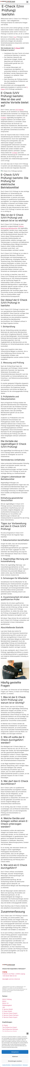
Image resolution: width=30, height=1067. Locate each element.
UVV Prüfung (19, 109)
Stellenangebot (7, 1005)
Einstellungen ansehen (15, 1061)
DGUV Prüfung (7, 999)
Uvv (15, 37)
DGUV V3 (5, 1003)
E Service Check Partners (10, 1015)
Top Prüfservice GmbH (9, 1031)
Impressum (25, 1065)
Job (3, 1007)
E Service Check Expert (10, 1013)
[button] (27, 1033)
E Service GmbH (7, 1009)
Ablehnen (15, 1056)
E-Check (17, 48)
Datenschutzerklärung (16, 1065)
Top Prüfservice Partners (10, 1029)
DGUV (4, 1001)
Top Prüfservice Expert (9, 1027)
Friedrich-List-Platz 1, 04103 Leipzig (13, 974)
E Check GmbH (7, 1011)
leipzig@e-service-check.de (11, 979)
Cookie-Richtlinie (6, 1065)
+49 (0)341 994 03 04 (9, 976)
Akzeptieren (15, 1052)
